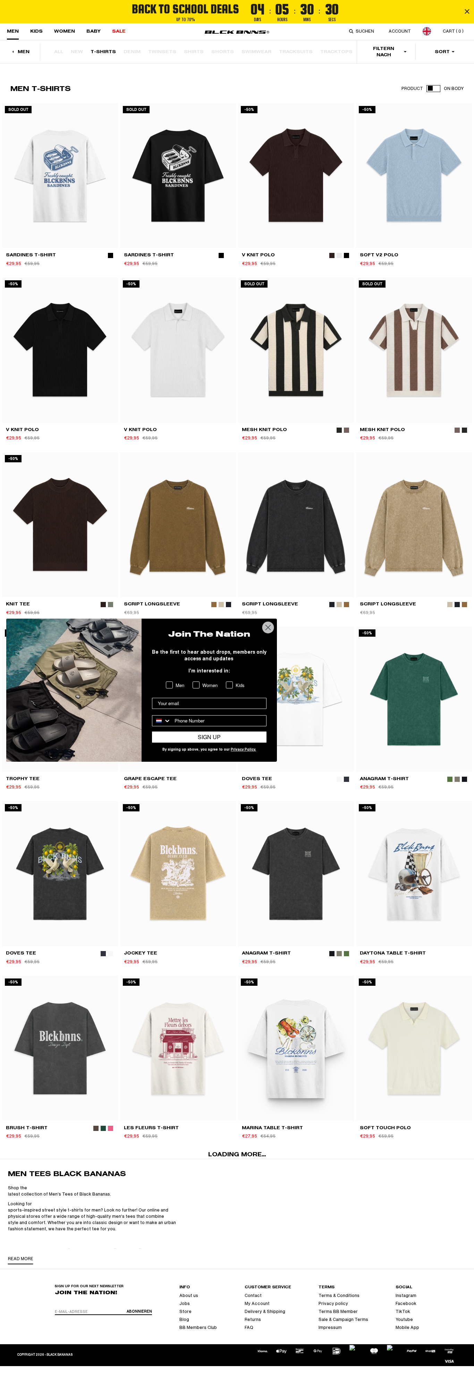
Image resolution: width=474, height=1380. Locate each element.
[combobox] (366, 31)
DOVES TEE (257, 778)
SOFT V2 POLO (379, 255)
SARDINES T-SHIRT (31, 255)
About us (188, 1295)
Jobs (184, 1303)
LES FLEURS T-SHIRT (151, 1127)
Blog (184, 1319)
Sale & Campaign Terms (343, 1319)
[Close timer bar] (467, 11)
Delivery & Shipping (265, 1311)
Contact (253, 1295)
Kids (36, 31)
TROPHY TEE (23, 778)
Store (185, 1311)
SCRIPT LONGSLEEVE (152, 604)
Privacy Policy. (243, 750)
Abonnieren (139, 1311)
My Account (257, 1303)
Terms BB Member (338, 1311)
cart (453, 31)
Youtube (404, 1319)
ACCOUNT (400, 31)
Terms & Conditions (339, 1295)
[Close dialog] (268, 627)
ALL (58, 51)
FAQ (249, 1327)
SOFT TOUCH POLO (385, 1127)
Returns (253, 1319)
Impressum (330, 1327)
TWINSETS (162, 51)
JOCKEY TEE (140, 953)
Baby (93, 31)
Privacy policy (333, 1303)
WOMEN (64, 31)
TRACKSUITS (296, 51)
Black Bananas (59, 1354)
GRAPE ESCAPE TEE (150, 778)
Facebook (406, 1303)
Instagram (406, 1295)
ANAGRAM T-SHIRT (384, 778)
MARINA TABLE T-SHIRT (272, 1127)
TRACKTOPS (336, 51)
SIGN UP (209, 737)
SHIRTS (194, 51)
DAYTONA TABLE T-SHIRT (393, 953)
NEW (77, 51)
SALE (119, 31)
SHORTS (222, 51)
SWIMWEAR (256, 51)
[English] (427, 31)
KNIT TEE (18, 604)
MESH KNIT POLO (264, 429)
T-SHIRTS (103, 51)
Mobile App (407, 1327)
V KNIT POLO (258, 255)
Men (13, 31)
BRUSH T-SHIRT (27, 1127)
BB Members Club (198, 1327)
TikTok (403, 1311)
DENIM (132, 51)
